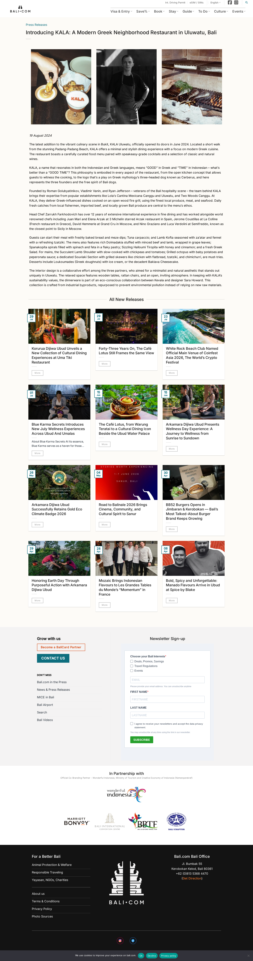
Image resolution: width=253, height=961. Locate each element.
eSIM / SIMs (196, 2)
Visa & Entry (120, 11)
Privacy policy (168, 955)
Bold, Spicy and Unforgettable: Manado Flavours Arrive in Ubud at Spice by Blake (193, 585)
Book (158, 11)
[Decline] (248, 956)
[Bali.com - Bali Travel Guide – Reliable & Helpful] (20, 9)
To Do (203, 11)
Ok (141, 955)
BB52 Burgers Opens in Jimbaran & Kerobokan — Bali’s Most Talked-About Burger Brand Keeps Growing (192, 511)
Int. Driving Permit (175, 2)
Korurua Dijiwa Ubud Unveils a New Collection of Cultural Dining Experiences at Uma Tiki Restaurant (59, 355)
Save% (141, 11)
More (37, 373)
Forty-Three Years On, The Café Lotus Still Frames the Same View (126, 350)
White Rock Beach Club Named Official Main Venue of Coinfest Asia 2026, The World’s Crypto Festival (192, 355)
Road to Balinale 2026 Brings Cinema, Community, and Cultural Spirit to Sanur (123, 509)
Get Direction (192, 878)
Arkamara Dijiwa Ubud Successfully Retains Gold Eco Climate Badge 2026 (57, 509)
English (214, 2)
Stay (172, 11)
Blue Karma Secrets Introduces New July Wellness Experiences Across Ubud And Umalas (58, 429)
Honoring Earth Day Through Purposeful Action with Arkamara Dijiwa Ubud (59, 585)
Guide (187, 11)
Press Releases (36, 24)
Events (237, 11)
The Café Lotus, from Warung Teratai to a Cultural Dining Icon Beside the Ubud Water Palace (125, 429)
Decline (152, 955)
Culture (220, 11)
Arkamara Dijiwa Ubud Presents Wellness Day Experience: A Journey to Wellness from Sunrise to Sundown (192, 431)
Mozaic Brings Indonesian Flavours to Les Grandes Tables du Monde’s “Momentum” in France (125, 587)
